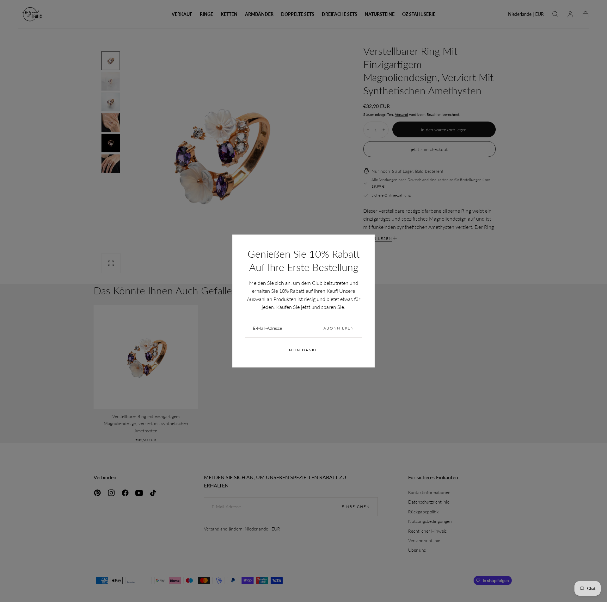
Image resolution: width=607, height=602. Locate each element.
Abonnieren (338, 328)
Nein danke (303, 350)
